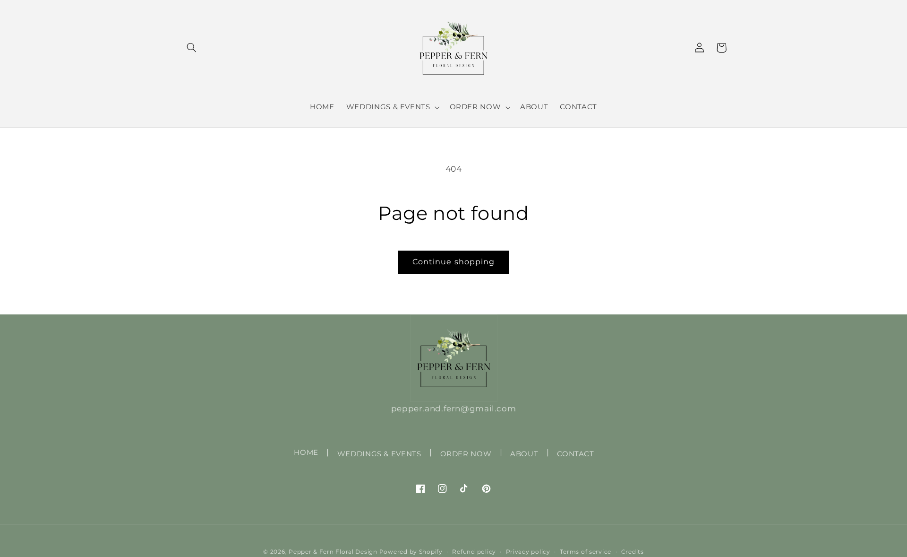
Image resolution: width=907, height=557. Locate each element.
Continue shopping (453, 261)
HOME (306, 452)
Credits (632, 551)
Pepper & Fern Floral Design (333, 551)
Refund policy (474, 551)
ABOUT (524, 454)
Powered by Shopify (411, 551)
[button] (192, 48)
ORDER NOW (466, 454)
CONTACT (575, 454)
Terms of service (585, 551)
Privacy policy (528, 551)
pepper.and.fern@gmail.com (453, 408)
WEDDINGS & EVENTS (379, 454)
